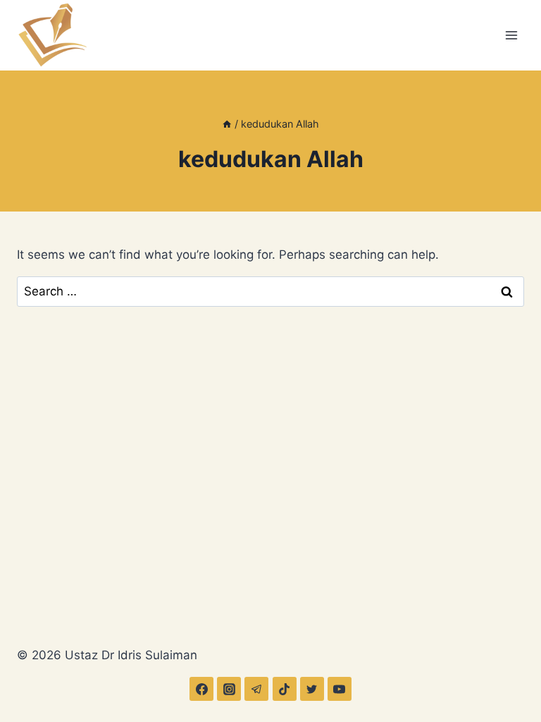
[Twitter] (312, 689)
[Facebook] (201, 689)
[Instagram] (229, 689)
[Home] (227, 124)
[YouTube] (340, 689)
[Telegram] (256, 689)
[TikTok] (285, 689)
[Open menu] (511, 35)
